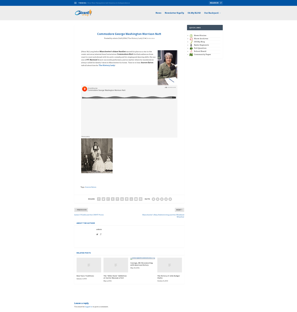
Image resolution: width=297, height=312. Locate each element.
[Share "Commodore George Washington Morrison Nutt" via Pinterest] (117, 199)
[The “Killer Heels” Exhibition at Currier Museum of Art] (115, 265)
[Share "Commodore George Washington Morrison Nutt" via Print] (140, 199)
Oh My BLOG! (194, 13)
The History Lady (135, 38)
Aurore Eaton (90, 187)
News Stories (200, 35)
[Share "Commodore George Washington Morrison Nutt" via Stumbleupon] (131, 199)
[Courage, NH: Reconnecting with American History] (142, 259)
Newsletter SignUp (174, 13)
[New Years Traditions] (89, 265)
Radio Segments (201, 45)
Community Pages (202, 54)
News (158, 13)
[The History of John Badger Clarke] (169, 265)
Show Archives (201, 39)
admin (115, 38)
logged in (88, 307)
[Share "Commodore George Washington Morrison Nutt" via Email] (136, 199)
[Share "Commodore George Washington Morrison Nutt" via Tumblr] (112, 199)
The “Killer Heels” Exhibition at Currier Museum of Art (115, 277)
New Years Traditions (85, 276)
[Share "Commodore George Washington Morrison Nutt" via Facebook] (99, 199)
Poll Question (200, 48)
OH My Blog (199, 42)
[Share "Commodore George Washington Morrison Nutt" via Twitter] (103, 199)
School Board (200, 51)
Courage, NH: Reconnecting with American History (141, 264)
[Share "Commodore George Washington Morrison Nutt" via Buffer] (126, 199)
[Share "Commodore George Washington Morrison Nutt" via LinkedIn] (122, 199)
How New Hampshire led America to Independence (108, 3)
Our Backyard (211, 13)
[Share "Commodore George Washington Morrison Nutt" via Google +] (108, 199)
